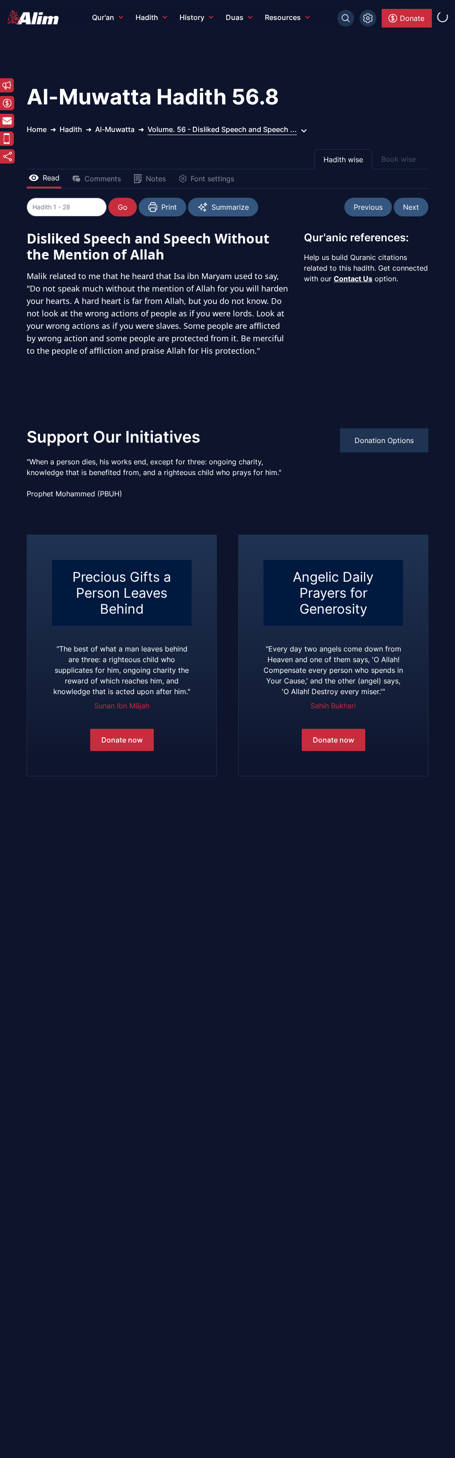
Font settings (212, 178)
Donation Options (384, 440)
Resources (283, 17)
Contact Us (353, 278)
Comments (102, 178)
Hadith (147, 17)
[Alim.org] (35, 17)
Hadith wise (343, 159)
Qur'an (103, 17)
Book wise (398, 159)
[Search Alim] (345, 18)
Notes (156, 178)
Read (51, 177)
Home (37, 129)
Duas (234, 17)
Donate (412, 18)
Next (411, 207)
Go (123, 207)
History (192, 17)
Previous (368, 207)
